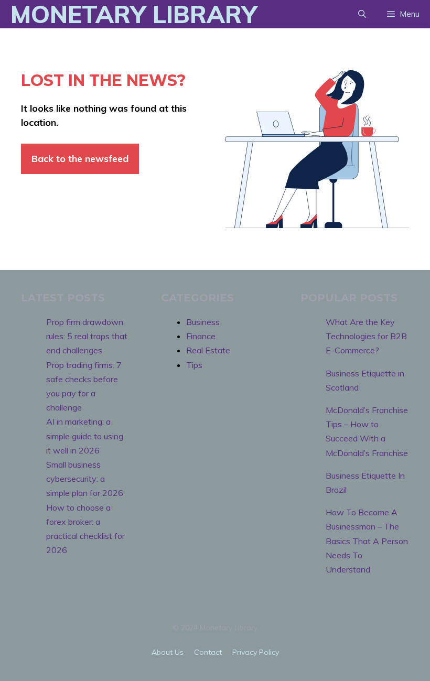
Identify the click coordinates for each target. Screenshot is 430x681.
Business (203, 322)
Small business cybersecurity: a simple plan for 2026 (84, 478)
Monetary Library (133, 14)
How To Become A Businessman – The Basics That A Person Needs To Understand (367, 541)
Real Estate (208, 350)
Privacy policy (255, 652)
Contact (208, 652)
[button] (362, 14)
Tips (194, 365)
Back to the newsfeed (79, 159)
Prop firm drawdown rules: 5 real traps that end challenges (86, 336)
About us (168, 652)
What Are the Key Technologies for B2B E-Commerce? (366, 336)
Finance (201, 336)
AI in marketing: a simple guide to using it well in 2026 (84, 435)
